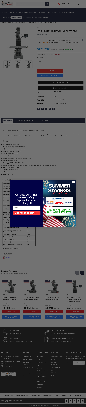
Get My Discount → (27, 213)
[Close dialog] (73, 182)
